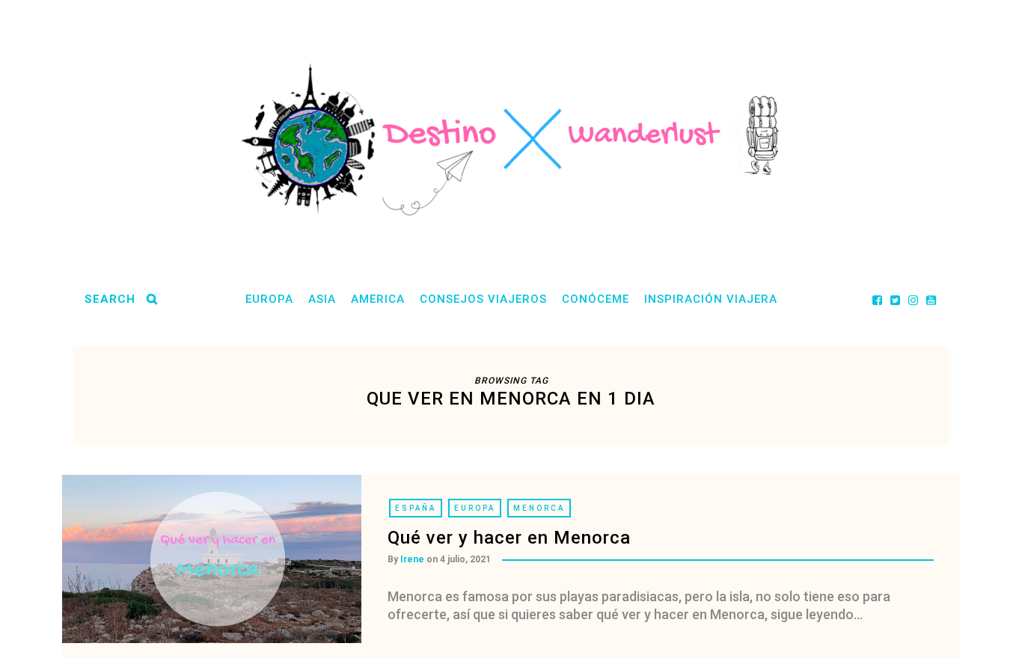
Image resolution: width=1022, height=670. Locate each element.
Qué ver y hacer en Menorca (509, 537)
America (378, 299)
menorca (539, 508)
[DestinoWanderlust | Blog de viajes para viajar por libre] (511, 139)
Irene (412, 559)
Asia (322, 299)
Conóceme (595, 299)
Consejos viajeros (483, 299)
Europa (269, 299)
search (110, 299)
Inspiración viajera (710, 299)
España (415, 508)
